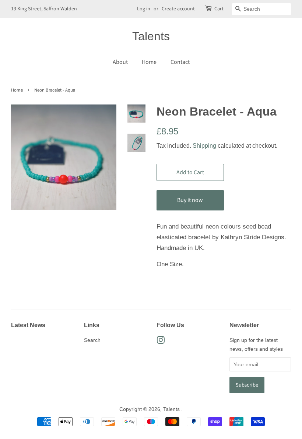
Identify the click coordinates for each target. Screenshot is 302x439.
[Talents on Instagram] (161, 341)
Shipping (204, 146)
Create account (178, 9)
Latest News (28, 325)
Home (149, 62)
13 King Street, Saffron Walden (44, 9)
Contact (180, 62)
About (120, 62)
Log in (143, 9)
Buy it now (190, 200)
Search (92, 340)
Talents (151, 36)
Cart (219, 9)
